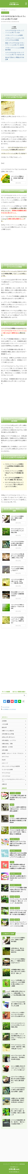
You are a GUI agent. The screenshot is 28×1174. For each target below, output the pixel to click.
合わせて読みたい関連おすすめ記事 (14, 58)
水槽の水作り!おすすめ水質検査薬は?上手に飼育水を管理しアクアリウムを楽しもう (18, 855)
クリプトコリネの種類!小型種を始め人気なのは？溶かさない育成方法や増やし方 (18, 889)
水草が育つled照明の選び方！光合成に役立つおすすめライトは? (18, 878)
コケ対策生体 (6, 709)
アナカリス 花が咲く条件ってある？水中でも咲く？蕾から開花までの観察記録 (18, 832)
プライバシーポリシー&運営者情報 (18, 1164)
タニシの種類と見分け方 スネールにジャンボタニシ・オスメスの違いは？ (18, 1068)
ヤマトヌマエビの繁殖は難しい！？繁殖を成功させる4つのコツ (18, 960)
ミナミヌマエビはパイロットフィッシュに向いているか (14, 31)
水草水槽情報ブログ (14, 1167)
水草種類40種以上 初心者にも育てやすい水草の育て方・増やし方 (18, 971)
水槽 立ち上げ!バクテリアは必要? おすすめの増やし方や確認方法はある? (18, 843)
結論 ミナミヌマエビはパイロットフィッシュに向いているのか (14, 44)
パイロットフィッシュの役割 (14, 35)
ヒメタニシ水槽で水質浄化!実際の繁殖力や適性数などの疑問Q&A (18, 820)
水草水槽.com (14, 4)
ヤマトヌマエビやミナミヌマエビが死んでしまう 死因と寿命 (18, 1025)
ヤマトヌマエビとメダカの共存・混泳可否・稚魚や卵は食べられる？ (18, 1046)
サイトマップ (6, 1164)
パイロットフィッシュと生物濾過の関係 (14, 49)
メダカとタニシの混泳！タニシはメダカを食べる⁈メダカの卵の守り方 (18, 1014)
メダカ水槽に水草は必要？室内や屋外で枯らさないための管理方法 (18, 797)
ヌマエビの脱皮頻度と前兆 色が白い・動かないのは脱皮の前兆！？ (18, 1122)
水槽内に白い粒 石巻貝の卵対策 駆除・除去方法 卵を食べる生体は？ (17, 1100)
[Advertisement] (14, 77)
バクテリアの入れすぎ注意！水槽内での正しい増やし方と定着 (18, 1003)
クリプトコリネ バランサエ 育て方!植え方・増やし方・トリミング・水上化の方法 (18, 901)
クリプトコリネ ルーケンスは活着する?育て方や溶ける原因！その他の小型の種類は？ (18, 912)
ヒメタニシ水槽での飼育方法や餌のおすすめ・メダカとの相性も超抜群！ (18, 809)
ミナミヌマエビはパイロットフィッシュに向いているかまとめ (14, 53)
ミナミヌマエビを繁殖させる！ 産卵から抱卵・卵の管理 (18, 939)
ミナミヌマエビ (6, 707)
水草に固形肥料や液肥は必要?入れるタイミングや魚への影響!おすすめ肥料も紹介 (18, 866)
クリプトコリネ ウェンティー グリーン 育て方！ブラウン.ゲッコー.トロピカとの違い (18, 924)
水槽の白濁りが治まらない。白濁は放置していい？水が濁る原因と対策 (18, 993)
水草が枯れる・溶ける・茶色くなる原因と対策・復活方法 (18, 950)
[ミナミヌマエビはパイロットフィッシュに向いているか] (15, 701)
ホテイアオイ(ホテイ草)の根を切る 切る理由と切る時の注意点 (18, 1057)
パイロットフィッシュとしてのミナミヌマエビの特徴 (14, 39)
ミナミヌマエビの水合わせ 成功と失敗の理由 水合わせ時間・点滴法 (18, 1089)
